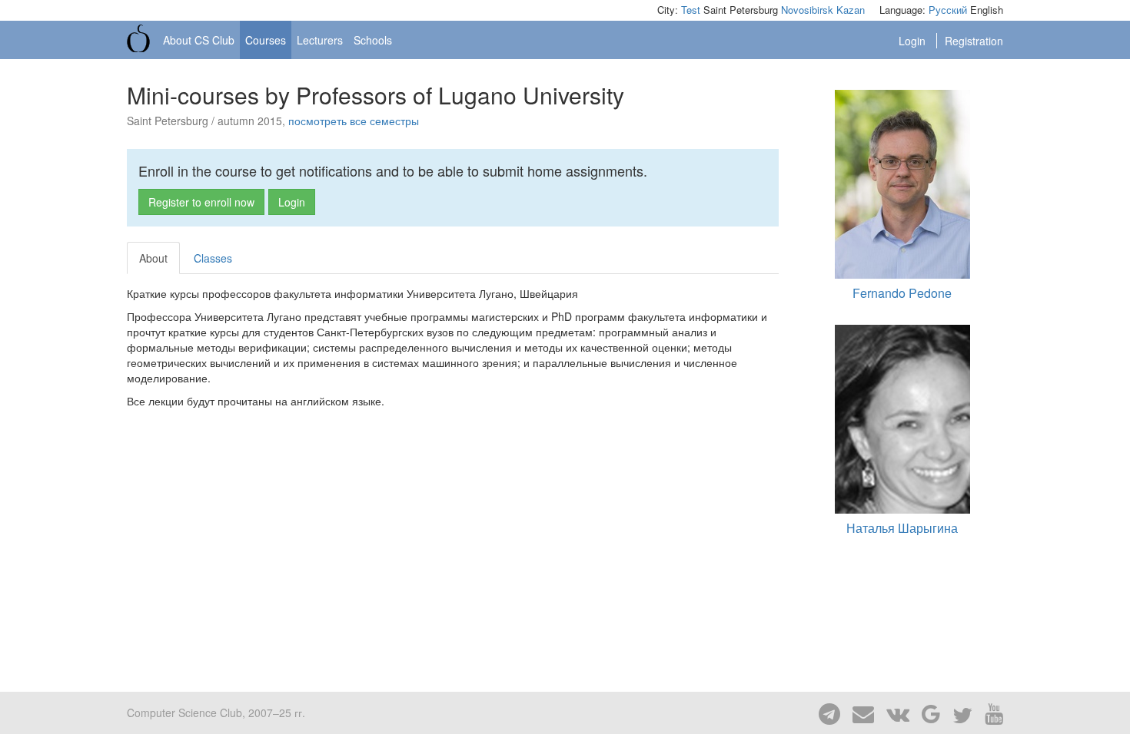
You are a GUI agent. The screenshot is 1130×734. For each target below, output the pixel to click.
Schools (373, 40)
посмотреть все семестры (353, 120)
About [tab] (153, 258)
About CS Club (198, 40)
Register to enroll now (201, 202)
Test (690, 9)
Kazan (850, 9)
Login (914, 40)
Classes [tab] (213, 258)
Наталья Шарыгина (902, 528)
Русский (948, 9)
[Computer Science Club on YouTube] (989, 712)
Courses (265, 40)
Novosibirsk (807, 9)
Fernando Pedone (902, 293)
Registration (974, 40)
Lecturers (320, 40)
